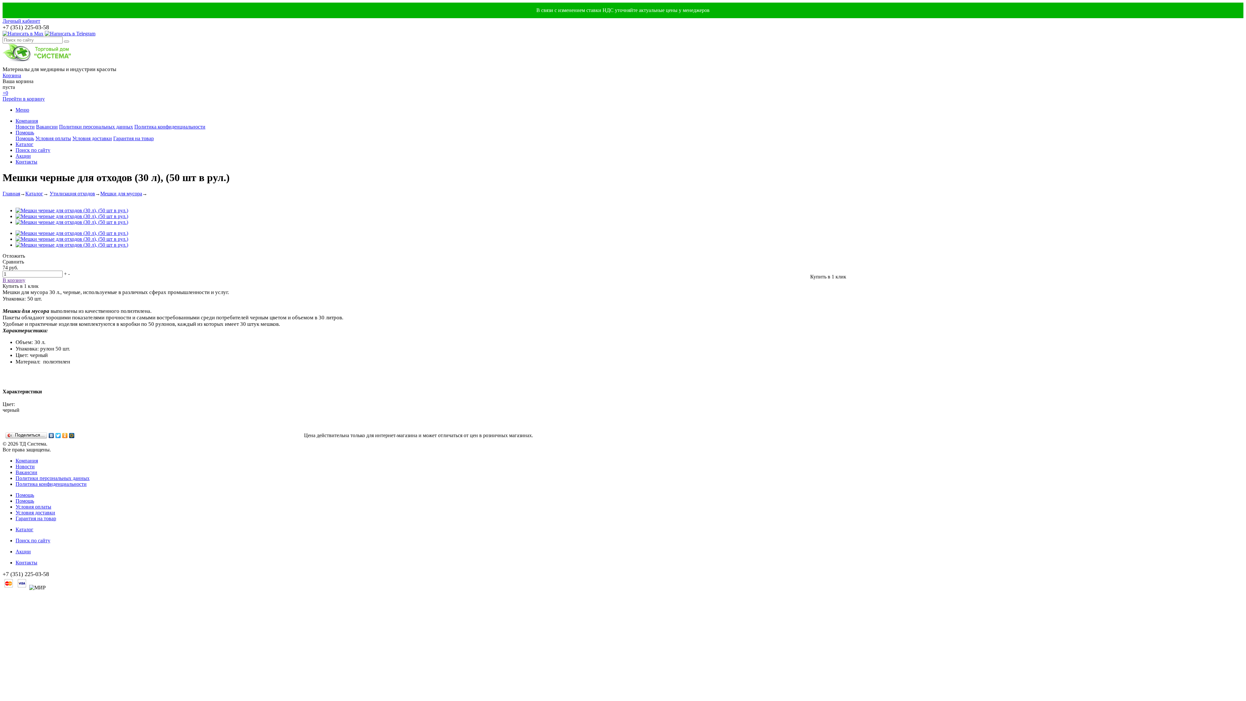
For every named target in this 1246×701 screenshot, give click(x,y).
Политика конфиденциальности (169, 126)
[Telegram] (70, 33)
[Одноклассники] (65, 435)
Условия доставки (92, 138)
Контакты (26, 162)
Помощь (25, 132)
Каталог (24, 144)
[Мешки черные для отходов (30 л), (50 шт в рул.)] (72, 210)
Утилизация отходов (72, 193)
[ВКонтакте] (51, 435)
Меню (22, 110)
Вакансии (47, 126)
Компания (27, 121)
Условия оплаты (53, 138)
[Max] (23, 33)
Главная (11, 193)
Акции (23, 156)
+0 (5, 93)
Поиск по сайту (33, 150)
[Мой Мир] (71, 435)
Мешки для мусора (121, 193)
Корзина (12, 75)
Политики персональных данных (96, 126)
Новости (25, 126)
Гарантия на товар (133, 138)
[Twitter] (58, 435)
